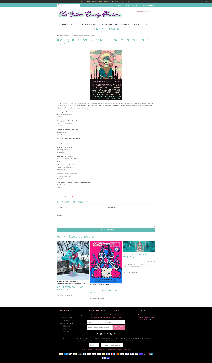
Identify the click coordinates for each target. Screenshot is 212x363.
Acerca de (87, 338)
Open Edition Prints (88, 24)
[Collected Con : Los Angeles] (73, 260)
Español (93, 345)
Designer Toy (60, 281)
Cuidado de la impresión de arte (71, 338)
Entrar (121, 5)
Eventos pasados (106, 29)
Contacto (96, 338)
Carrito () (132, 5)
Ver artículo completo (64, 295)
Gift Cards (66, 331)
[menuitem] (68, 24)
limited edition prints (62, 283)
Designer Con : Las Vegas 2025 (135, 256)
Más (146, 24)
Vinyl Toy (102, 287)
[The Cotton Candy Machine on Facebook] (138, 12)
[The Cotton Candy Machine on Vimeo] (144, 12)
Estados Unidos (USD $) (111, 345)
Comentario (60, 215)
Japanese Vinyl (74, 281)
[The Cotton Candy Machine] (106, 15)
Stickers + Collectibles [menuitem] (109, 24)
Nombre (59, 207)
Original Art (66, 326)
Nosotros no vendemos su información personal (118, 341)
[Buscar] (58, 5)
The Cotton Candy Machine (95, 349)
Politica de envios (121, 338)
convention (93, 284)
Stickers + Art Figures (66, 323)
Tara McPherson (94, 287)
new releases (77, 283)
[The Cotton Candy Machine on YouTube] (141, 12)
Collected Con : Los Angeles (70, 288)
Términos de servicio (94, 341)
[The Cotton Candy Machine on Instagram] (150, 12)
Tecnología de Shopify (123, 349)
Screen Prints (66, 320)
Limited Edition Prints (67, 24)
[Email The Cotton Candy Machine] (153, 12)
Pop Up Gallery (66, 329)
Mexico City (109, 284)
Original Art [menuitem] (125, 24)
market (71, 283)
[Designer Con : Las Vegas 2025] (139, 246)
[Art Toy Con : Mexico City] (106, 262)
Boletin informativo (107, 338)
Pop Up (85, 283)
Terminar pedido (147, 5)
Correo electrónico (112, 207)
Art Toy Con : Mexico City (103, 291)
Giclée (67, 281)
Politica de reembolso (136, 338)
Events (137, 24)
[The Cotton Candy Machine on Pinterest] (147, 12)
